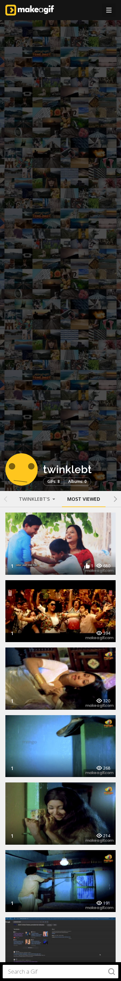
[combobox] (60, 971)
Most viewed (83, 499)
